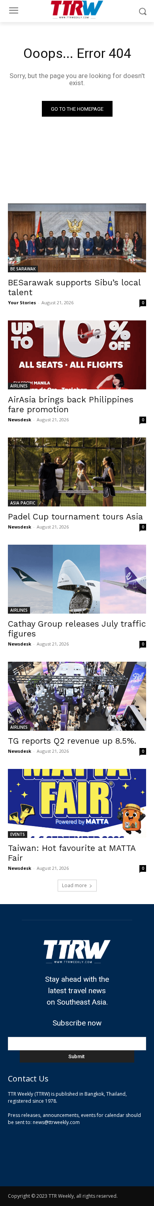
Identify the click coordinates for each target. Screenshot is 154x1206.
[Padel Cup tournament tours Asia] (77, 471)
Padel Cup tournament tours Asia (75, 516)
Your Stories (22, 302)
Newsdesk (19, 419)
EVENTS (17, 834)
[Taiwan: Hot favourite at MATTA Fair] (77, 803)
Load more (74, 885)
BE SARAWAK (23, 269)
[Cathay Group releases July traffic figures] (77, 579)
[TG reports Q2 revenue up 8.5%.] (77, 696)
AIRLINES (19, 386)
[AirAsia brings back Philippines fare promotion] (77, 354)
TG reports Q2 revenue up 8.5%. (72, 741)
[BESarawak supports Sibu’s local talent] (77, 237)
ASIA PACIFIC (22, 503)
